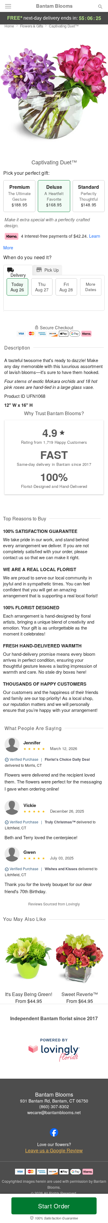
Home (9, 25)
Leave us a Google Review (54, 1150)
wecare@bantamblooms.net (54, 1112)
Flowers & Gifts (31, 25)
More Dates (90, 286)
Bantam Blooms (54, 6)
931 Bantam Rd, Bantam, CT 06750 (54, 1101)
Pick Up (51, 270)
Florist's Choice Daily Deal (67, 759)
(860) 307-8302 (54, 1106)
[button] (95, 1209)
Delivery (18, 273)
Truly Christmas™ (60, 822)
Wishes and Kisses (61, 868)
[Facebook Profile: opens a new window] (54, 1132)
